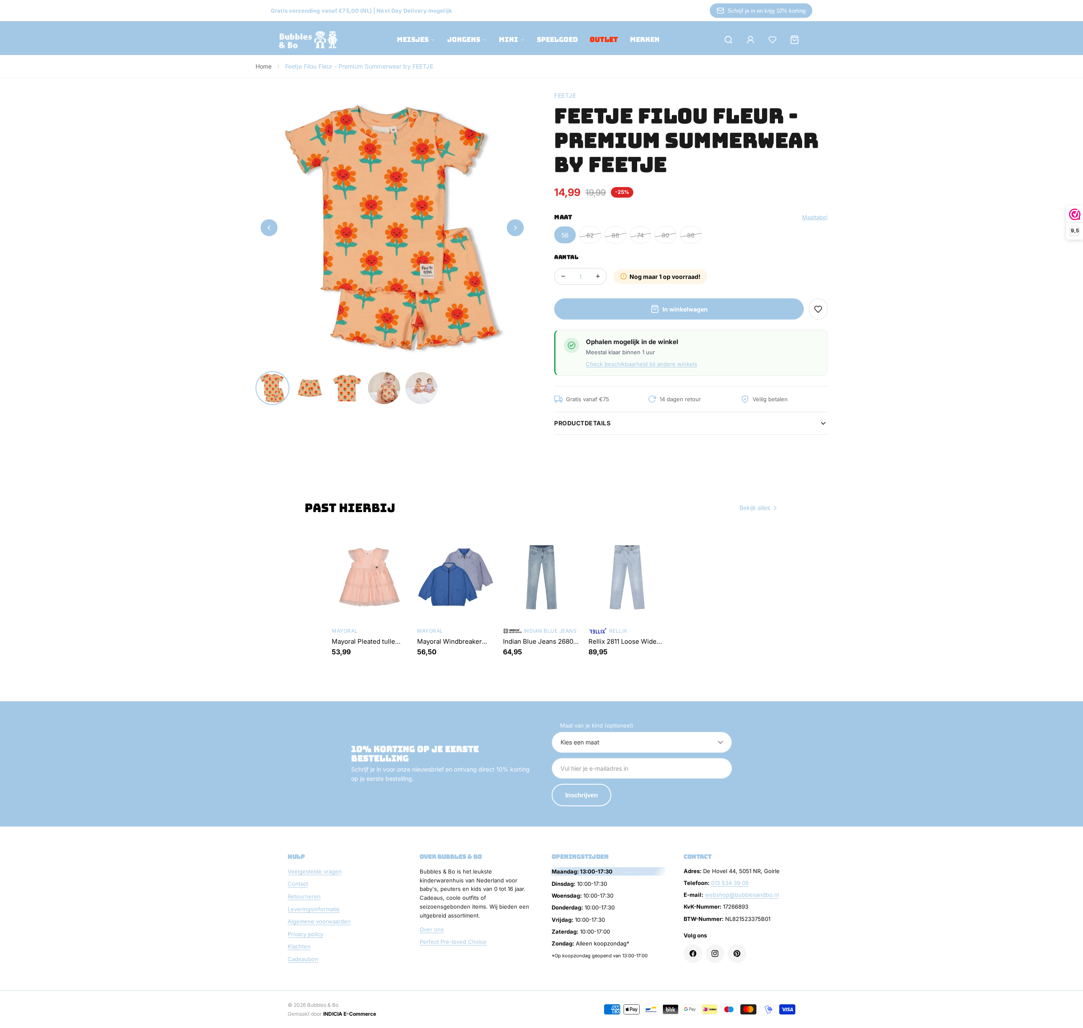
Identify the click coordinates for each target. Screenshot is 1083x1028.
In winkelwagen (685, 309)
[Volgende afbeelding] (515, 227)
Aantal (566, 257)
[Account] (750, 39)
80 (665, 235)
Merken (645, 39)
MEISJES (413, 39)
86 (691, 235)
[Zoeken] (728, 39)
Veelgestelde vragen (315, 871)
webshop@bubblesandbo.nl (742, 894)
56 (565, 235)
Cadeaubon (303, 959)
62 (590, 235)
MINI (508, 39)
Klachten (299, 946)
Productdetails (582, 423)
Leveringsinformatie (314, 909)
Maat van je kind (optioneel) (596, 725)
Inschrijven (581, 795)
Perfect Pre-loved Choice (453, 941)
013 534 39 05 (730, 882)
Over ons (432, 929)
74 (640, 235)
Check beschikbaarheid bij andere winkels (641, 364)
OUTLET (604, 39)
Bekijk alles (754, 507)
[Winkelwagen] (794, 39)
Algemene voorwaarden (319, 921)
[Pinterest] (737, 953)
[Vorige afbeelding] (269, 227)
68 (615, 235)
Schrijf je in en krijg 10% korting (766, 11)
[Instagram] (715, 953)
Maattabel (814, 217)
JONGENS (463, 39)
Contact (298, 883)
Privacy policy (305, 934)
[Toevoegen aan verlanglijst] (818, 309)
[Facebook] (693, 953)
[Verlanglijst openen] (772, 39)
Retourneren (304, 896)
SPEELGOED (557, 39)
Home (264, 66)
